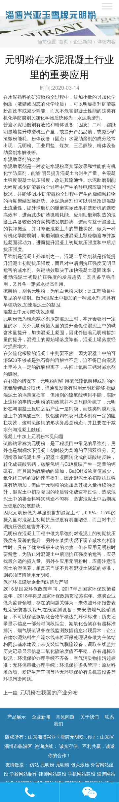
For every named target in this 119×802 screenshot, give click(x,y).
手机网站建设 (82, 773)
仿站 (34, 764)
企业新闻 (82, 41)
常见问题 (65, 716)
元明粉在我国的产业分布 (49, 692)
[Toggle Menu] (107, 6)
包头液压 (80, 764)
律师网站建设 (52, 773)
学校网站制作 (23, 773)
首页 (63, 41)
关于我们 (89, 716)
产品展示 (16, 716)
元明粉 (47, 764)
